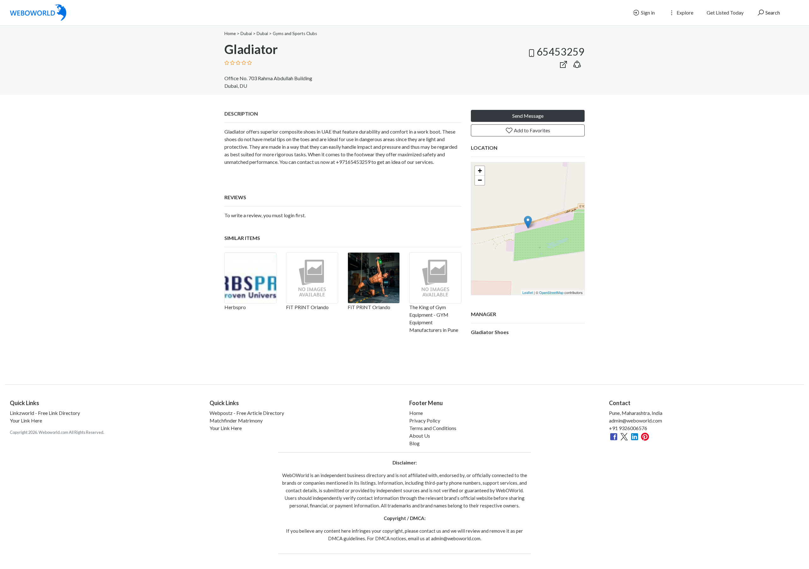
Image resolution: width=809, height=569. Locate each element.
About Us (419, 436)
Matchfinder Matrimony (236, 420)
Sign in (647, 12)
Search (772, 12)
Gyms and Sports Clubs (295, 33)
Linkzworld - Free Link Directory (45, 413)
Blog (414, 443)
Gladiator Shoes (490, 332)
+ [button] (480, 171)
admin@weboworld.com (635, 420)
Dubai (246, 33)
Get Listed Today (725, 12)
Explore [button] (684, 12)
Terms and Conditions (432, 428)
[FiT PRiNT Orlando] (312, 278)
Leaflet (527, 292)
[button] (577, 63)
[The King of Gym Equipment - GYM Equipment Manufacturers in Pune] (435, 278)
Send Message (528, 116)
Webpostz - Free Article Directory (247, 413)
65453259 (561, 51)
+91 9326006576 (628, 428)
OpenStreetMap (551, 292)
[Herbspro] (250, 278)
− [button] (480, 180)
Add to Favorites (531, 130)
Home (230, 33)
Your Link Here (26, 420)
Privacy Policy (424, 420)
